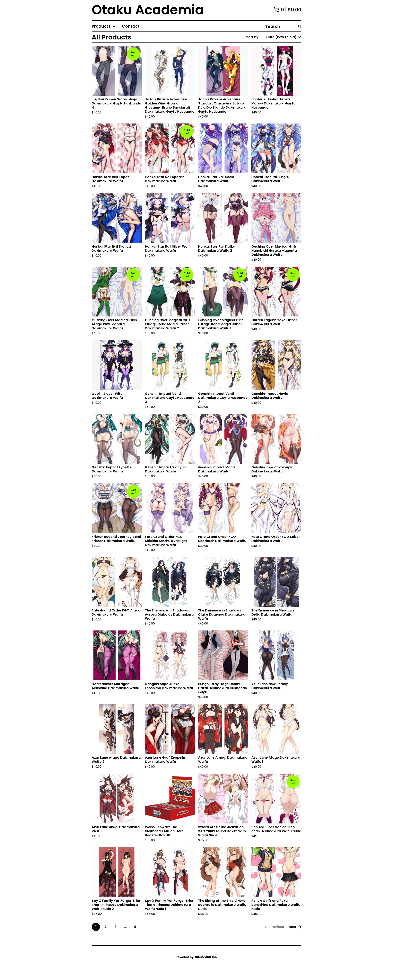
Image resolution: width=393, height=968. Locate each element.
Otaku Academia (148, 9)
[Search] (299, 26)
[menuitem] (103, 26)
